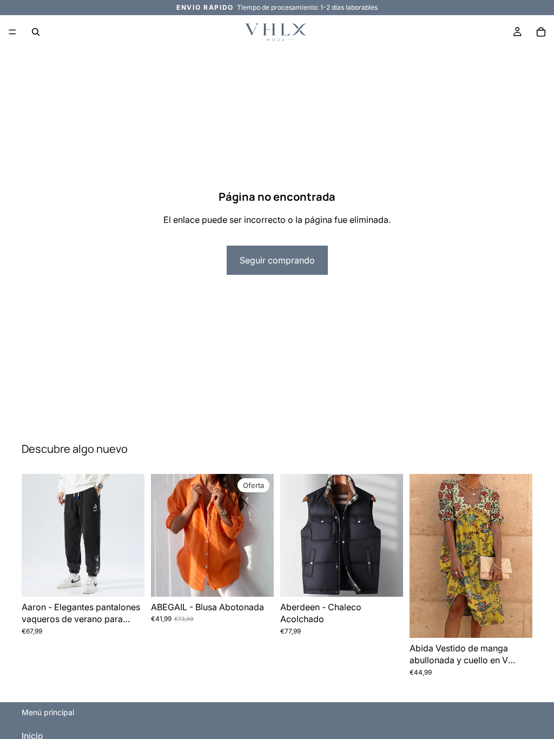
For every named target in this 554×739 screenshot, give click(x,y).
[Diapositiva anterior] (292, 535)
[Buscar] (36, 32)
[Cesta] (541, 32)
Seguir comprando (277, 260)
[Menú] (12, 31)
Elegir (136, 580)
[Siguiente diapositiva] (391, 535)
